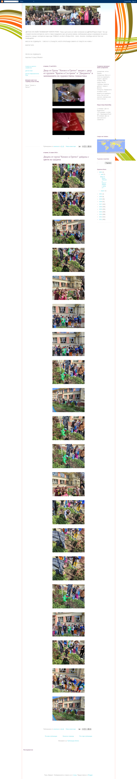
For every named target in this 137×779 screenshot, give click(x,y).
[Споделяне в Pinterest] (91, 146)
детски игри (28, 70)
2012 (100, 217)
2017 (100, 204)
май (102, 174)
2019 (100, 199)
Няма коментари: (71, 146)
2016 (100, 206)
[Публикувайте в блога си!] (85, 146)
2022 (100, 172)
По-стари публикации (85, 736)
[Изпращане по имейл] (83, 146)
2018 (100, 201)
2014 (100, 212)
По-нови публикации (51, 736)
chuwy (75, 775)
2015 (100, 209)
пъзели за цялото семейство (30, 67)
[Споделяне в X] (87, 146)
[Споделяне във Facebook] (89, 146)
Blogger (90, 775)
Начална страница (68, 736)
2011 (100, 219)
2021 (100, 194)
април (103, 191)
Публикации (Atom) (73, 741)
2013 (100, 214)
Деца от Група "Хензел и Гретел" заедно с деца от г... (103, 182)
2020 (100, 196)
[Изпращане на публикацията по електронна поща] (79, 146)
